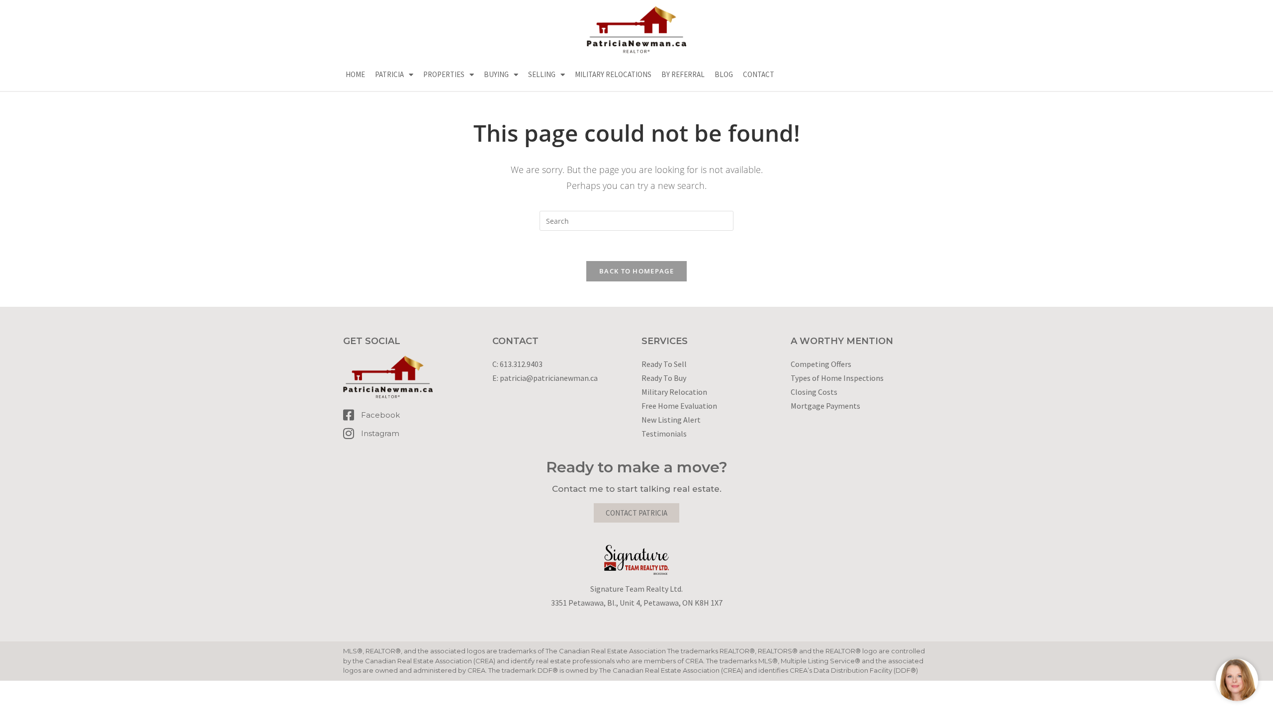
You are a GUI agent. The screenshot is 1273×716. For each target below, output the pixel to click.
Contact (758, 74)
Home (355, 74)
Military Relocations (613, 74)
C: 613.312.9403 (517, 364)
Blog (724, 74)
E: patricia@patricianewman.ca (545, 378)
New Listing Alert (671, 420)
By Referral (683, 74)
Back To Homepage (636, 271)
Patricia (389, 74)
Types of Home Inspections (837, 378)
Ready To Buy (663, 378)
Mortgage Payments (825, 406)
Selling (541, 74)
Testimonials (664, 434)
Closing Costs (814, 392)
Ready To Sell (664, 364)
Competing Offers (821, 364)
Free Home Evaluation (679, 406)
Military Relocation (674, 392)
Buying (496, 74)
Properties (443, 74)
